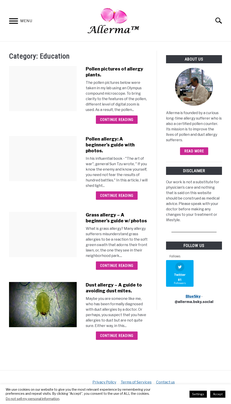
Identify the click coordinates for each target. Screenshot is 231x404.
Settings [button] (198, 394)
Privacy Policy (104, 382)
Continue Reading (116, 119)
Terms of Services (136, 382)
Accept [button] (218, 394)
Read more (194, 151)
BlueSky (193, 296)
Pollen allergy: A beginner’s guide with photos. (110, 144)
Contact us (165, 382)
